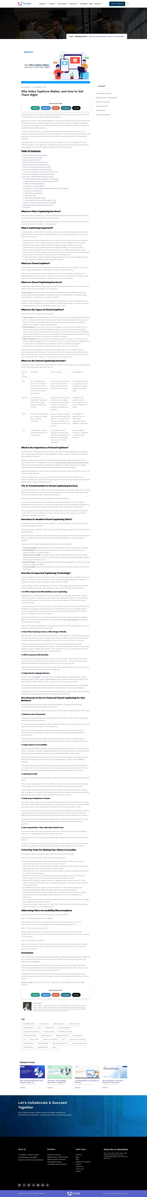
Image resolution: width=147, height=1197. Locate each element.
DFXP (39, 1027)
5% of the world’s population (37, 748)
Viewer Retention (28, 1047)
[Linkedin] (19, 1185)
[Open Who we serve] (67, 4)
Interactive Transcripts (65, 1031)
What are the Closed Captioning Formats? (37, 167)
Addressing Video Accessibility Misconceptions (38, 205)
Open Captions (77, 1035)
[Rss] (47, 1185)
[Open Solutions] (46, 4)
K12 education (101, 110)
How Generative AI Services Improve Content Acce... (112, 1081)
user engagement (28, 1043)
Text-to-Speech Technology (77, 1039)
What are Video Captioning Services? (35, 155)
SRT (63, 1039)
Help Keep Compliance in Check (35, 198)
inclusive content (49, 1031)
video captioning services (60, 1043)
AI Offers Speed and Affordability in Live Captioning (42, 179)
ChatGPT (35, 108)
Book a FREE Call (117, 4)
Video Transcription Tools (79, 1043)
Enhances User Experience (33, 191)
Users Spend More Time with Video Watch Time (40, 200)
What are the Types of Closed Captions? (36, 165)
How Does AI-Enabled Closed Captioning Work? (38, 174)
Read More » (23, 1087)
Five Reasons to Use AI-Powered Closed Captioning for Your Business (46, 188)
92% (37, 240)
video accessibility (43, 1043)
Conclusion (26, 207)
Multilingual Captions (62, 1035)
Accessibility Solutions (103, 93)
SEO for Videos (34, 1039)
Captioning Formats (59, 1023)
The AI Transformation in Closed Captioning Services (40, 172)
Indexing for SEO (30, 195)
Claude (56, 108)
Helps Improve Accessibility (34, 193)
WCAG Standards (43, 1047)
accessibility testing (29, 1023)
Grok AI (76, 108)
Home (71, 36)
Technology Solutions (103, 114)
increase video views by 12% (58, 837)
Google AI (46, 108)
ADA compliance (44, 1023)
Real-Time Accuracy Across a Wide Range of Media (41, 181)
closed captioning (74, 1023)
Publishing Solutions (81, 36)
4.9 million (34, 681)
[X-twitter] (24, 1185)
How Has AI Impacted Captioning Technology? (38, 176)
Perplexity (66, 108)
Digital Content (49, 1027)
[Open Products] (55, 4)
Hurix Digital (25, 974)
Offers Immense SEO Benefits (34, 184)
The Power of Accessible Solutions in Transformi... (57, 1081)
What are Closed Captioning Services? (35, 162)
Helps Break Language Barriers (35, 186)
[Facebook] (29, 1185)
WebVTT (54, 1047)
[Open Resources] (77, 4)
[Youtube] (38, 1185)
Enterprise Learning (102, 102)
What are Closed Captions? (32, 160)
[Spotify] (43, 1185)
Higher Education (102, 106)
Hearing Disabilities (64, 1027)
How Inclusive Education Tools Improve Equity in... (31, 1081)
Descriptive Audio (28, 1027)
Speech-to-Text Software (50, 1039)
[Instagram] (33, 1185)
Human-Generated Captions (31, 1031)
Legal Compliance (46, 1035)
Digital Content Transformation (106, 97)
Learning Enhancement (30, 1035)
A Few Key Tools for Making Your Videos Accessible (39, 202)
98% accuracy (41, 128)
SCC (24, 1039)
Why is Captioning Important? (33, 157)
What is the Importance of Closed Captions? (37, 169)
